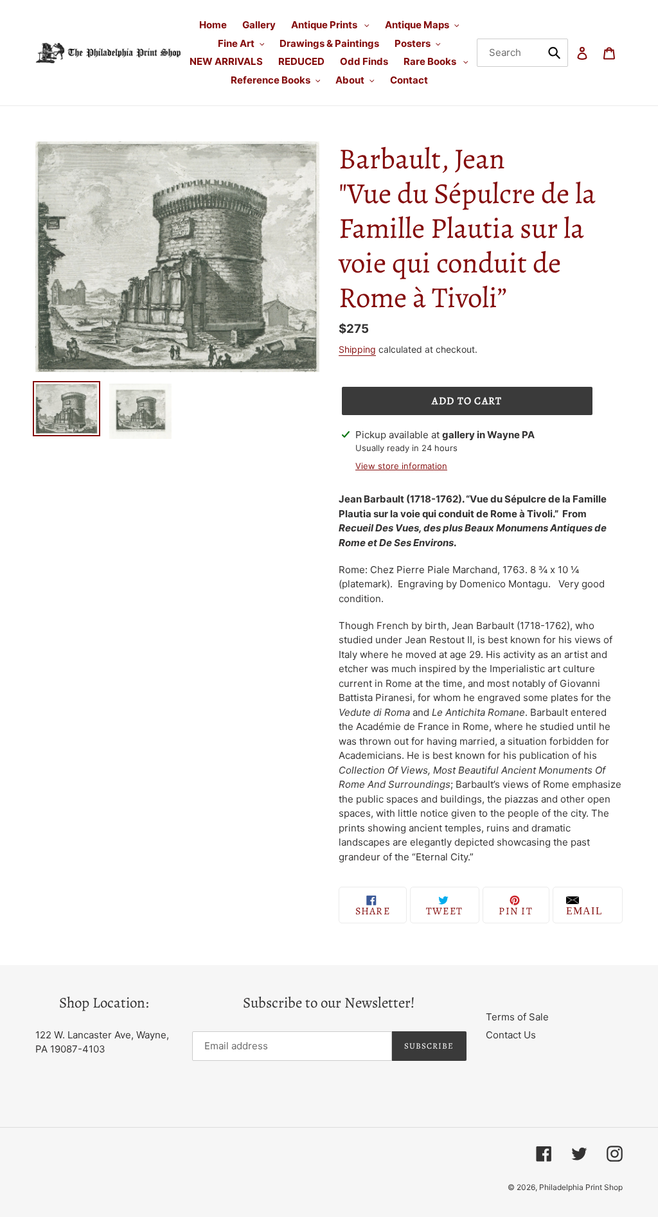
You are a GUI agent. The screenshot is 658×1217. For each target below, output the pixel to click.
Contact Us (511, 1035)
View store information (401, 466)
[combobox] (523, 53)
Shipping (357, 349)
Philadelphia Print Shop (581, 1187)
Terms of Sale (517, 1017)
